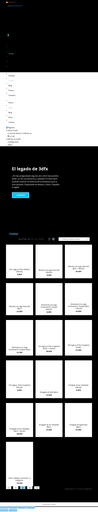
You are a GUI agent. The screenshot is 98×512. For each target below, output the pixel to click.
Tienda (11, 53)
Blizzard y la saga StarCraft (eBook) (49, 271)
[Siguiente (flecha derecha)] (13, 510)
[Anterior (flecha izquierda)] (4, 510)
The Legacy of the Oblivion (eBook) (19, 270)
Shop (10, 107)
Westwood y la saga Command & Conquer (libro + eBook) (78, 306)
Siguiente (36, 487)
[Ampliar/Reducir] (31, 507)
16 (29, 239)
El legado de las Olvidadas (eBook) (78, 386)
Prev (8, 487)
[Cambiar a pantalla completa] (22, 507)
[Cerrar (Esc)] (4, 507)
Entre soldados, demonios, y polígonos (19, 479)
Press (10, 117)
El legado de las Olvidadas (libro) (49, 426)
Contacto (12, 68)
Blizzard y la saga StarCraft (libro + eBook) (78, 267)
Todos (41, 239)
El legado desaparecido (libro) (78, 426)
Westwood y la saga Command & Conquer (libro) (19, 348)
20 (32, 239)
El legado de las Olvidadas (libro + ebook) (19, 430)
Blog (10, 58)
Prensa (11, 63)
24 (36, 239)
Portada (11, 49)
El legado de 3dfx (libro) (49, 392)
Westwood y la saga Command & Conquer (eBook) (49, 307)
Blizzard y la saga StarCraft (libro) (19, 307)
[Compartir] (13, 507)
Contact (11, 122)
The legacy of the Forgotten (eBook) (19, 386)
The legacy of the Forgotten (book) (78, 346)
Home (10, 102)
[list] (49, 239)
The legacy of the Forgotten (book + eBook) (49, 347)
